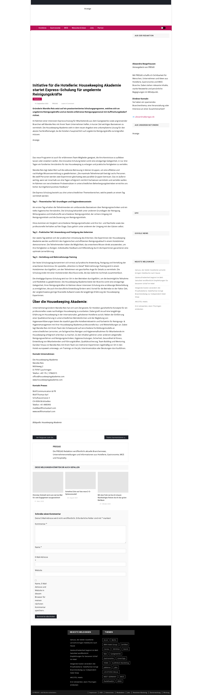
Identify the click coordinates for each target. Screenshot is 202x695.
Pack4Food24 (109, 681)
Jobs (92, 28)
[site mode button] (163, 28)
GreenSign (121, 658)
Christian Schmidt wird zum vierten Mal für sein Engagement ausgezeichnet (47, 496)
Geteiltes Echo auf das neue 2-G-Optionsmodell (78, 493)
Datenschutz (109, 692)
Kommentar (41, 524)
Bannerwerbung (155, 692)
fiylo (105, 654)
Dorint (125, 649)
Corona (106, 649)
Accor (106, 640)
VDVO (119, 681)
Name (38, 547)
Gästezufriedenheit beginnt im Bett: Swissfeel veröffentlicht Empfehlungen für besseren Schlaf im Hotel (151, 280)
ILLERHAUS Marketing (120, 663)
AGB (101, 692)
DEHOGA (116, 649)
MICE (66, 28)
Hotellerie (42, 28)
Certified (124, 644)
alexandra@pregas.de (144, 117)
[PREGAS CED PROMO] (150, 172)
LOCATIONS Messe (111, 672)
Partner (101, 28)
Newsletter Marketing (140, 692)
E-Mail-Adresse (41, 559)
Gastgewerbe (115, 654)
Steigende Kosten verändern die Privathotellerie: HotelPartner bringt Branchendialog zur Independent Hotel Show (150, 292)
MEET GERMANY (110, 676)
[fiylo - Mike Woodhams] (126, 15)
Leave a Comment (67, 103)
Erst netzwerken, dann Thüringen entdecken (148, 307)
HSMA (106, 663)
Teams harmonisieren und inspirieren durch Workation (117, 437)
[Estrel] (80, 147)
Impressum (93, 692)
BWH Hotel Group (110, 644)
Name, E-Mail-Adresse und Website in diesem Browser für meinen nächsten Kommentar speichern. (41, 597)
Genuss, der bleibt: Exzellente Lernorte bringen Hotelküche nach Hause (150, 271)
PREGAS (55, 103)
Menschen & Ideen (79, 28)
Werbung (166, 692)
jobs (115, 667)
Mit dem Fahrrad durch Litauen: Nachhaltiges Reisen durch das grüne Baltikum (112, 497)
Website (38, 570)
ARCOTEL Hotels (141, 301)
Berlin (114, 640)
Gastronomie (55, 28)
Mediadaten (120, 692)
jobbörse (107, 667)
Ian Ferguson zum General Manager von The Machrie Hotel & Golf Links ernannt (46, 437)
